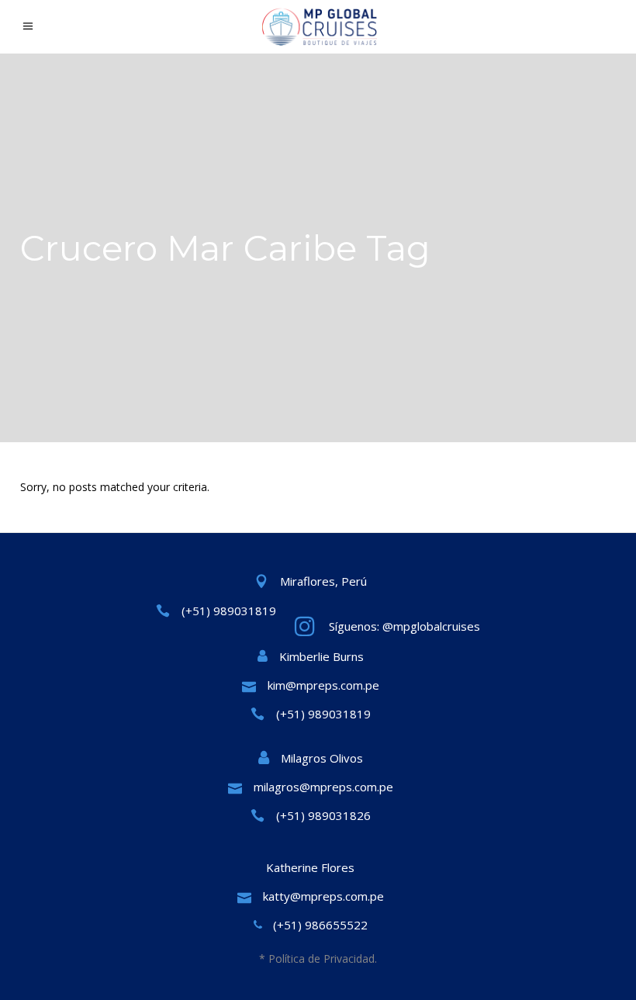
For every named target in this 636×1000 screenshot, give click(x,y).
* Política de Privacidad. (318, 958)
